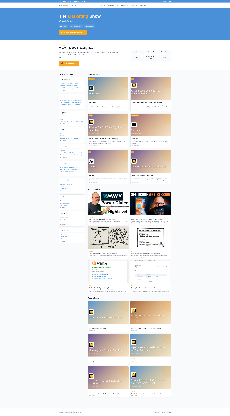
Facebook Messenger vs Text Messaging (71, 155)
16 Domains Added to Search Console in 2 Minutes (71, 100)
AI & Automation (112, 5)
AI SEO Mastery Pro (151, 57)
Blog (61, 119)
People (63, 213)
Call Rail (62, 234)
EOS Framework (65, 188)
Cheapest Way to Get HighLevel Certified (71, 121)
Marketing (123, 5)
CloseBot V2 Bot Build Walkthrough (70, 138)
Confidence (63, 186)
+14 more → (63, 140)
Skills (63, 196)
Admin (169, 412)
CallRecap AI (63, 236)
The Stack (163, 1)
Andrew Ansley (64, 217)
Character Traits (64, 203)
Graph (169, 1)
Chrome (62, 150)
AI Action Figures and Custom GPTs (70, 104)
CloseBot (151, 51)
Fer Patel (62, 222)
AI (62, 96)
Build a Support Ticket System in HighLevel (69, 86)
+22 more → (63, 123)
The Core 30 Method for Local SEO (70, 169)
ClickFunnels (63, 136)
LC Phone (63, 238)
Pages (64, 113)
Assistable (63, 134)
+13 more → (63, 157)
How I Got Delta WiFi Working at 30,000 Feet (71, 153)
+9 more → (63, 174)
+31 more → (63, 107)
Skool (137, 57)
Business (142, 5)
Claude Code (165, 51)
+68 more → (63, 90)
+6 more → (63, 190)
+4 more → (63, 224)
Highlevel (65, 79)
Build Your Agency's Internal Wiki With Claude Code (70, 102)
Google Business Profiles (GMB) (69, 171)
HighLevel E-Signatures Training (69, 83)
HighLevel (137, 51)
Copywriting (63, 205)
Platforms (100, 5)
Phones (64, 230)
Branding (62, 201)
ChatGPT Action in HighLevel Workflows (71, 87)
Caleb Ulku (63, 220)
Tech (63, 146)
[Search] (169, 5)
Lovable (164, 57)
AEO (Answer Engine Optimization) (70, 167)
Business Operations (66, 184)
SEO (63, 163)
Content (133, 5)
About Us (62, 117)
